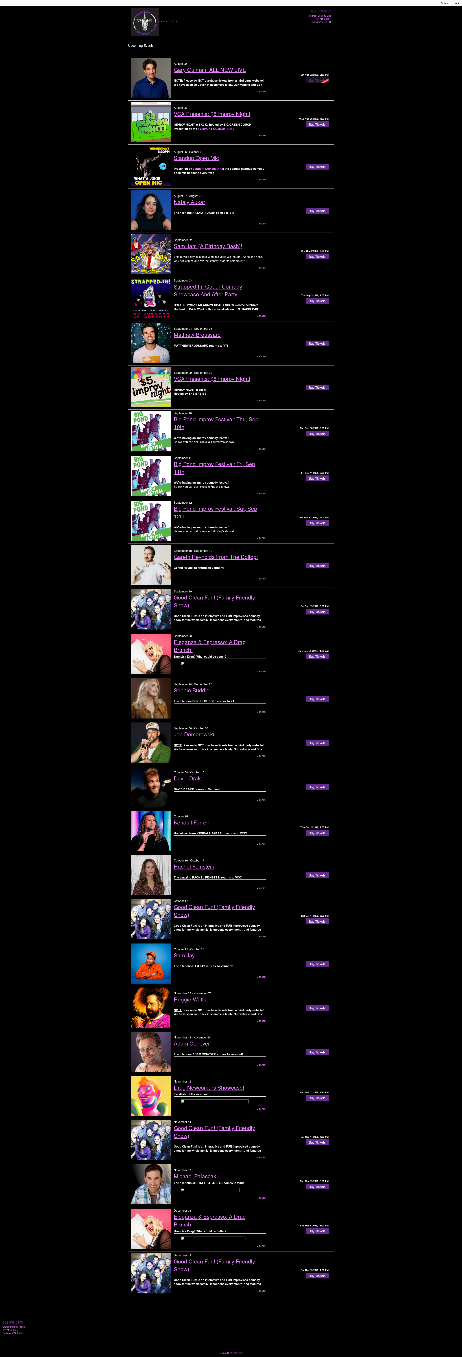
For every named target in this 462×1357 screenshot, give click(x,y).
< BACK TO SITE (167, 21)
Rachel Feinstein (194, 866)
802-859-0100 (321, 11)
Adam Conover (192, 1043)
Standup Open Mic (196, 158)
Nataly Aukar (189, 202)
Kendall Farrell (191, 822)
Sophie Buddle (192, 690)
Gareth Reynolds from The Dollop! (216, 556)
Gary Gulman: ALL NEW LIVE (210, 69)
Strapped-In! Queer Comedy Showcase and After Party (208, 290)
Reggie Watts (190, 999)
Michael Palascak (195, 1176)
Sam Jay (184, 955)
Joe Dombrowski (194, 734)
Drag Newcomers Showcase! (209, 1087)
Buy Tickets (317, 124)
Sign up (445, 3)
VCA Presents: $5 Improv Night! (212, 114)
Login (457, 3)
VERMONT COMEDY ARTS (216, 129)
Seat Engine (237, 1352)
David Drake (189, 778)
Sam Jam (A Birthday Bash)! (208, 246)
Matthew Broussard (197, 334)
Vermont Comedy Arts (208, 168)
